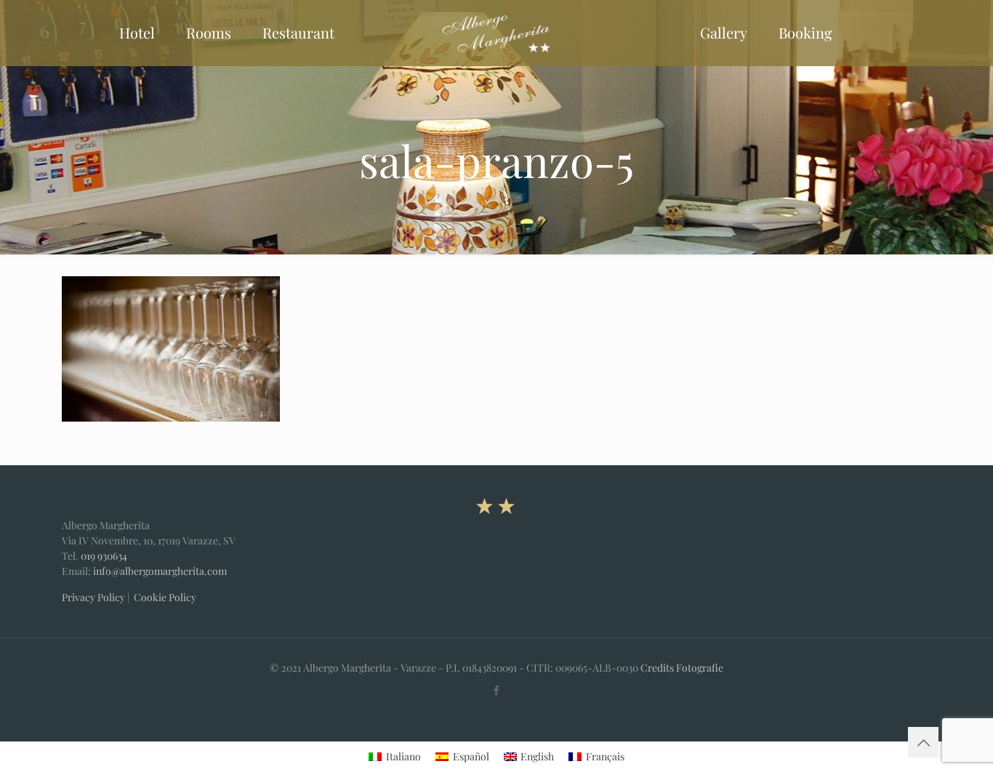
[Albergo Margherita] (496, 32)
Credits (657, 668)
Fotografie (699, 668)
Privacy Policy (93, 597)
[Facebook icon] (496, 690)
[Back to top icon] (923, 742)
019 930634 (104, 556)
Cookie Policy (165, 597)
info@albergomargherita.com (160, 571)
